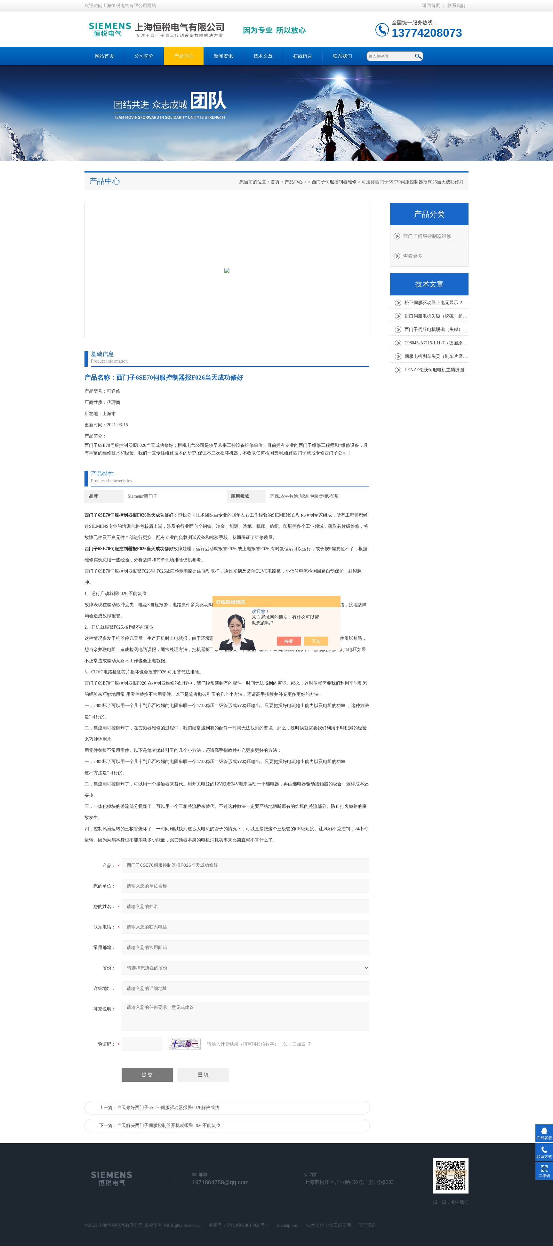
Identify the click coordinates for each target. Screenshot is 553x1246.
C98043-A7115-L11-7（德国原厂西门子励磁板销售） (437, 343)
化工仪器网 (340, 1225)
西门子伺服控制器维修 (334, 182)
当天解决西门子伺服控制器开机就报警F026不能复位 (168, 1125)
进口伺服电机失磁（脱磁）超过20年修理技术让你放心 (437, 316)
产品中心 (183, 56)
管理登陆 (368, 1225)
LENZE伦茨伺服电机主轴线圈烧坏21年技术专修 (437, 369)
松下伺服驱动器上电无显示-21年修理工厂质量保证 (437, 302)
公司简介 (144, 56)
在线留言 (302, 56)
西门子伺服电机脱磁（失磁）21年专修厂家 (437, 329)
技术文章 (263, 56)
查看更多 (412, 256)
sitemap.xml (287, 1225)
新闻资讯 (223, 56)
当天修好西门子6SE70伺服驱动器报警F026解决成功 (168, 1107)
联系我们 (456, 5)
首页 (275, 182)
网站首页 (104, 56)
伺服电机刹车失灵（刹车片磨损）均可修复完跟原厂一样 (437, 356)
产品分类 (429, 214)
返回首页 (431, 5)
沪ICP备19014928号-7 (248, 1225)
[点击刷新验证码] (185, 1044)
